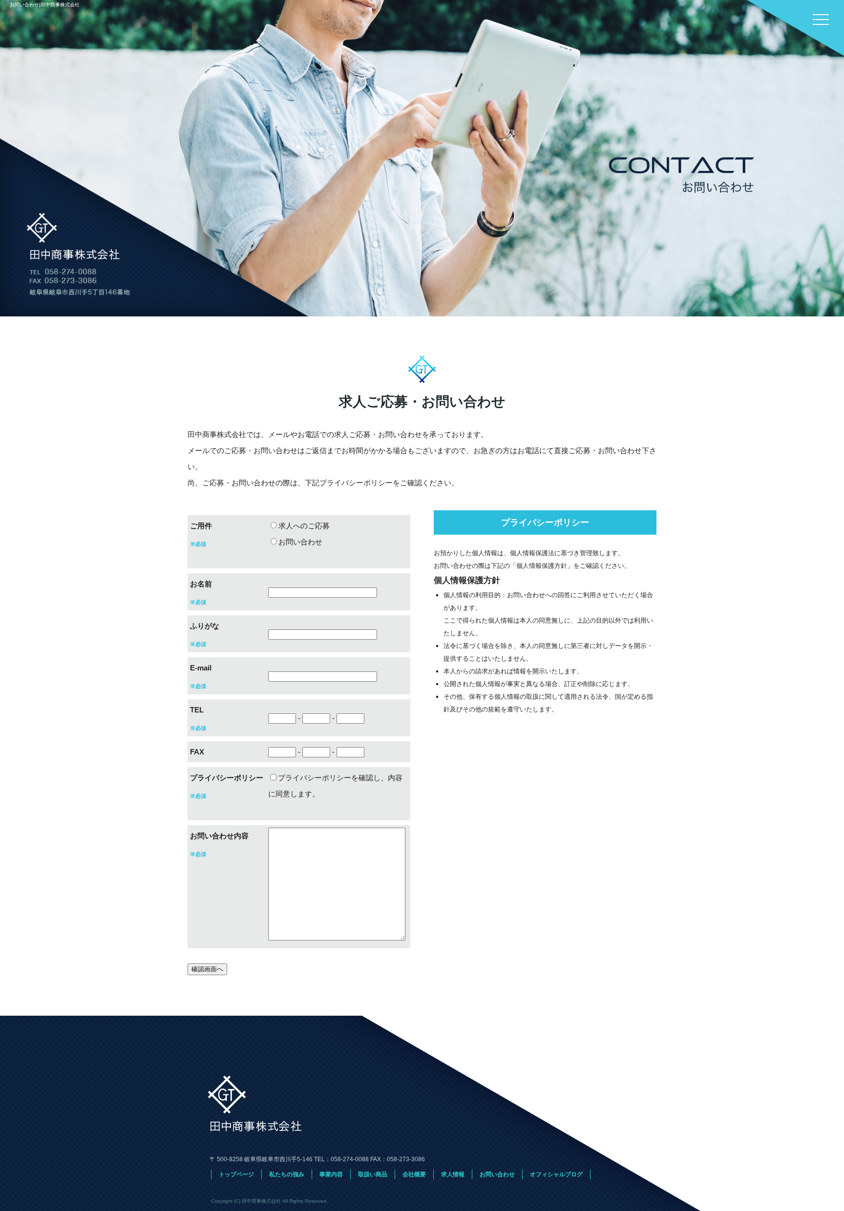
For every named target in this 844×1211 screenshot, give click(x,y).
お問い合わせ (300, 542)
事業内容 (331, 1174)
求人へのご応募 (304, 526)
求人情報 (452, 1174)
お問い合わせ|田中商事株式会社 (45, 4)
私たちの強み (286, 1174)
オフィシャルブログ (556, 1174)
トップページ (236, 1174)
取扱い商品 (372, 1174)
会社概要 (414, 1174)
